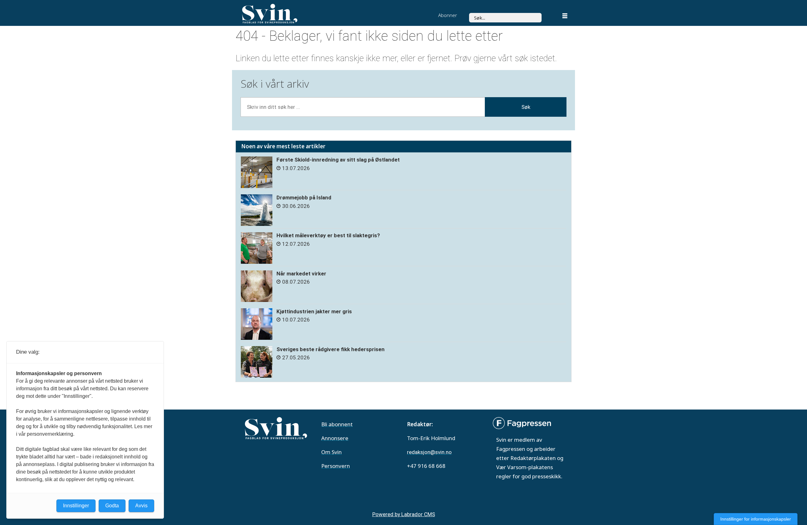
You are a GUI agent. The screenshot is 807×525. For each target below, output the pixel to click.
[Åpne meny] (564, 16)
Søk (525, 107)
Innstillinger (76, 505)
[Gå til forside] (308, 14)
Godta (112, 505)
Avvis (141, 505)
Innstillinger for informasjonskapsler (755, 519)
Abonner (447, 15)
